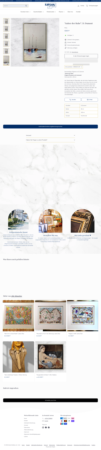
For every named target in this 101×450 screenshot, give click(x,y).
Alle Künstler (16, 296)
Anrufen (74, 99)
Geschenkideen (37, 12)
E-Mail (90, 99)
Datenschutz (27, 427)
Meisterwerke (51, 12)
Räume (61, 12)
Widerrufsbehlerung (28, 430)
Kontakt (78, 12)
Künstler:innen (25, 12)
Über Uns (70, 12)
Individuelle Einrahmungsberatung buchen (50, 126)
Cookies (26, 436)
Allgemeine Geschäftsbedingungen (32, 434)
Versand (28, 135)
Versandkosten (75, 52)
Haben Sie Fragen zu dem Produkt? (36, 140)
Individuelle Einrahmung (29, 423)
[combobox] (15, 5)
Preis (66, 28)
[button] (81, 60)
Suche (25, 418)
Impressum (26, 432)
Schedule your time (50, 400)
